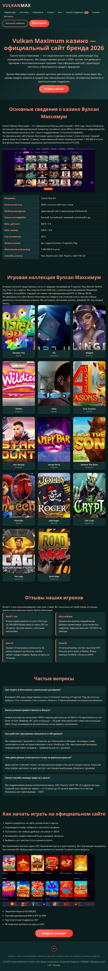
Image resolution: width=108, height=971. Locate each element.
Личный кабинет (15, 23)
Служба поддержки (77, 12)
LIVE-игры (24, 12)
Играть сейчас (54, 89)
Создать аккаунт (54, 933)
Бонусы (50, 12)
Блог (60, 12)
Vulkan (17, 5)
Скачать (96, 12)
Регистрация (39, 23)
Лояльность (38, 12)
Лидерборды (10, 12)
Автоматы (8, 16)
